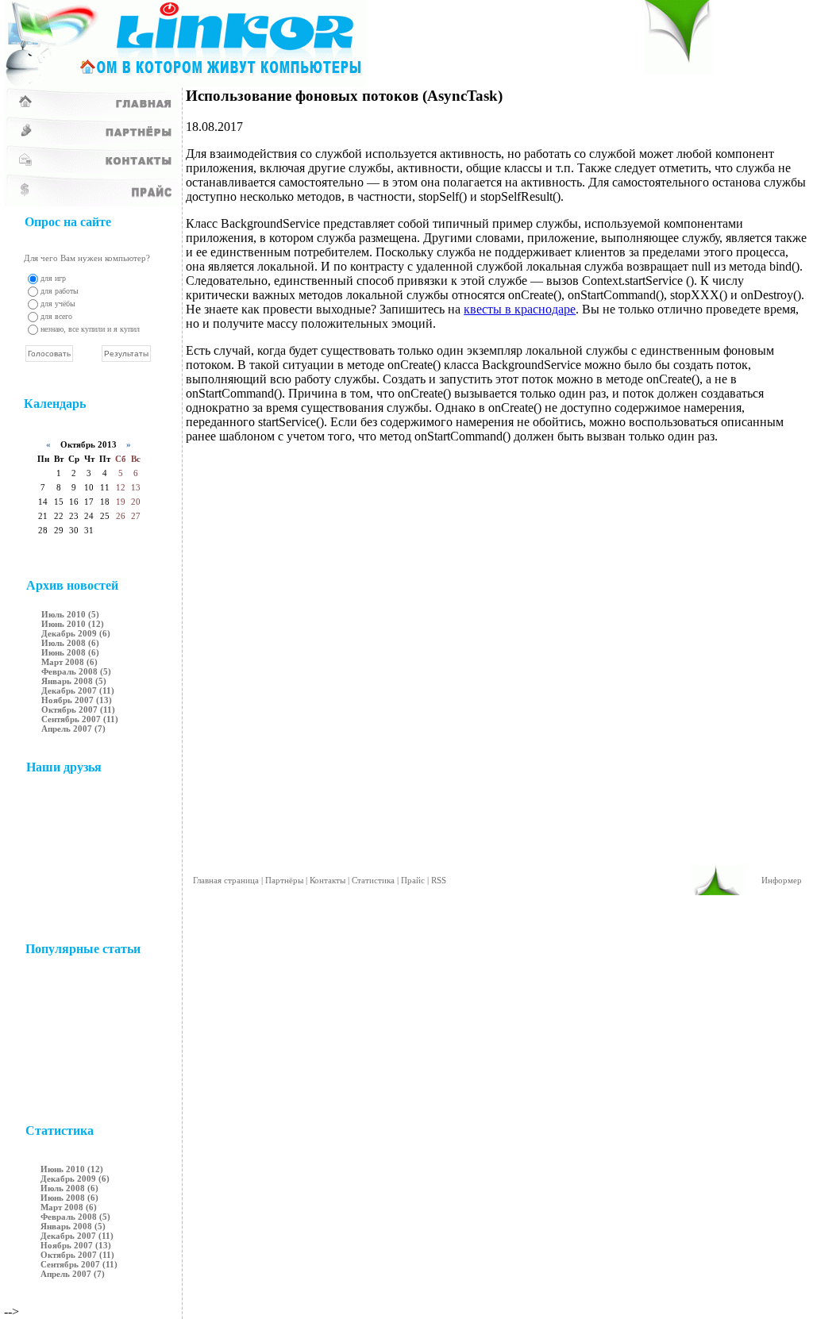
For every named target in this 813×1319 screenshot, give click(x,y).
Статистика (373, 880)
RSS (438, 880)
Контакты (327, 880)
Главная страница (226, 880)
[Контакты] (91, 168)
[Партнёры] (91, 140)
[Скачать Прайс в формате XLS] (91, 202)
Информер (781, 880)
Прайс (413, 880)
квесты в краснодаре (520, 309)
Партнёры (284, 880)
